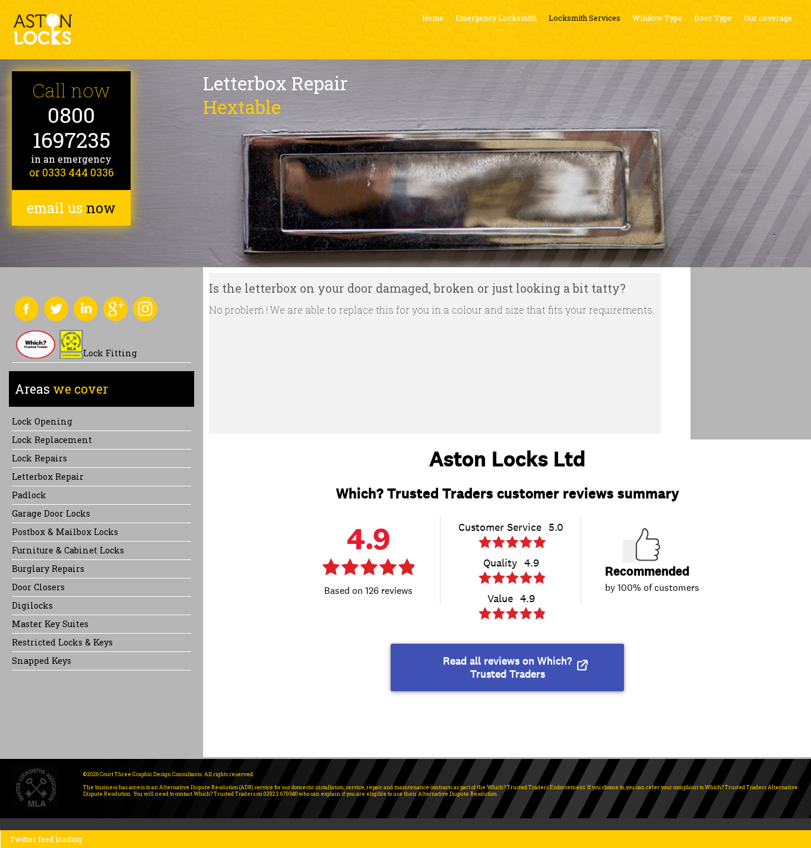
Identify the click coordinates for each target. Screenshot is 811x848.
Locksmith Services (584, 18)
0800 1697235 (71, 127)
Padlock (29, 495)
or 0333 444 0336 (71, 172)
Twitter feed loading (45, 839)
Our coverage (768, 18)
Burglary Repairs (48, 568)
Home (432, 18)
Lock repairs (39, 458)
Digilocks (32, 605)
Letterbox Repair (48, 476)
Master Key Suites (50, 623)
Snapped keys (41, 660)
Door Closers (38, 587)
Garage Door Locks (51, 513)
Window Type (657, 18)
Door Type (713, 18)
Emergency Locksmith (496, 18)
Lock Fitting (110, 353)
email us (71, 208)
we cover (61, 389)
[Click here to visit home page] (42, 29)
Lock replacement (52, 439)
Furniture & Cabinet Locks (68, 550)
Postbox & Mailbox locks (65, 531)
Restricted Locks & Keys (62, 642)
